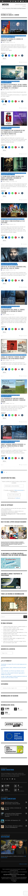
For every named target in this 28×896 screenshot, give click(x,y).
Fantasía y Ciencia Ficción (18, 35)
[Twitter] (20, 1)
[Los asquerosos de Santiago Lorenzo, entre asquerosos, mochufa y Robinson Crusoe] (14, 386)
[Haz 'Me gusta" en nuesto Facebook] (15, 709)
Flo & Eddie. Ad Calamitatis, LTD (12, 820)
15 (26, 825)
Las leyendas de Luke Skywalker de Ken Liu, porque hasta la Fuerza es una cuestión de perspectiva (13, 132)
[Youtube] (23, 1)
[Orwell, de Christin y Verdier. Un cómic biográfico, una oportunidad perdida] (14, 346)
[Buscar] (2, 1)
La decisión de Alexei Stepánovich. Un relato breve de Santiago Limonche (13, 815)
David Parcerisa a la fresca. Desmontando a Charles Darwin (12, 803)
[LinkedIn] (15, 1)
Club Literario (10, 35)
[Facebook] (10, 1)
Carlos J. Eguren (4, 35)
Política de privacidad (18, 490)
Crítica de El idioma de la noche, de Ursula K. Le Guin (12, 40)
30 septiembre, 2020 (13, 181)
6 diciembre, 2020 (12, 135)
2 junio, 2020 (11, 360)
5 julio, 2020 (11, 314)
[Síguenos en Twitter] (2, 709)
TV (23, 219)
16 (26, 807)
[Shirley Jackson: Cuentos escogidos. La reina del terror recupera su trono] (14, 432)
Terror (13, 442)
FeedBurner (17, 498)
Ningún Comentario (23, 62)
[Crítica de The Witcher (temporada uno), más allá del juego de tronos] (14, 254)
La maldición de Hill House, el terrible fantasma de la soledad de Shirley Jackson (13, 311)
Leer (2, 62)
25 (26, 802)
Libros (25, 35)
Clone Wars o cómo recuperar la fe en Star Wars (13, 222)
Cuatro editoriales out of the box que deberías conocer (12, 671)
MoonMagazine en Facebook (9, 696)
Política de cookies (23, 864)
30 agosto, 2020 (12, 224)
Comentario (24, 244)
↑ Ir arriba (14, 881)
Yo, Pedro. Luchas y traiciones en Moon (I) (13, 808)
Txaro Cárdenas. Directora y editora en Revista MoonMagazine (14, 826)
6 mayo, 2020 (11, 403)
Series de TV (20, 219)
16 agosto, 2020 (12, 270)
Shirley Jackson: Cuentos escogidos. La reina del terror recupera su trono (13, 445)
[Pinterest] (18, 1)
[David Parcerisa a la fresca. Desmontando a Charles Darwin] (2, 803)
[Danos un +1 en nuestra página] (15, 790)
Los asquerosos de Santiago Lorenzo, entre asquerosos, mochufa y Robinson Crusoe (13, 400)
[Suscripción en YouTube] (2, 713)
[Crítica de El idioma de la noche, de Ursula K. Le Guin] (14, 27)
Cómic (15, 81)
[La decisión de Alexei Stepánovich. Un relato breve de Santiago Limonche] (2, 814)
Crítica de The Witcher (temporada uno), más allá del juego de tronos (13, 267)
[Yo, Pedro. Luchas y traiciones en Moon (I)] (2, 808)
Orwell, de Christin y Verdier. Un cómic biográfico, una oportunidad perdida (13, 357)
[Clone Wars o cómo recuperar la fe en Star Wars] (14, 210)
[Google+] (13, 1)
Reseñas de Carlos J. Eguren (10, 37)
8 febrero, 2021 (12, 89)
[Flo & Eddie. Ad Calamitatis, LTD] (2, 821)
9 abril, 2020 (11, 447)
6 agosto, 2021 (12, 42)
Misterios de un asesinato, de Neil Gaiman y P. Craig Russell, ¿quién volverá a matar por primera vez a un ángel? (14, 86)
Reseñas (2, 37)
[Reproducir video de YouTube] (14, 847)
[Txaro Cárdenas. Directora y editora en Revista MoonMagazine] (2, 826)
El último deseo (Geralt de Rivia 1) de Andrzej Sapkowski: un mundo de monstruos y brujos (12, 178)
